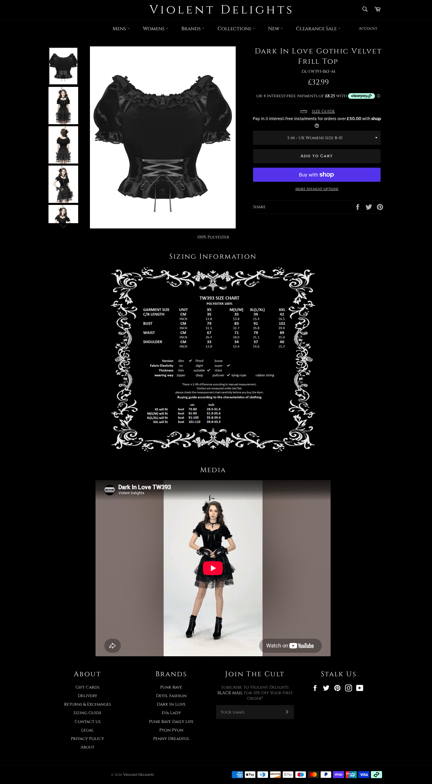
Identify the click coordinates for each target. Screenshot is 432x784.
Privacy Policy (87, 738)
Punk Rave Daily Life (171, 721)
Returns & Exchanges (87, 704)
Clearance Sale (317, 28)
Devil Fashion (171, 696)
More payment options (317, 188)
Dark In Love (171, 704)
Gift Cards (87, 687)
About (87, 747)
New (274, 28)
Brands (191, 28)
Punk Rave (171, 687)
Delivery (87, 696)
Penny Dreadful (171, 738)
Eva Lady (171, 713)
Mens (120, 28)
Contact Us (88, 721)
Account (368, 28)
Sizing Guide (87, 713)
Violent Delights (138, 775)
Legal (87, 730)
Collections (234, 28)
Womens (154, 28)
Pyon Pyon (171, 730)
